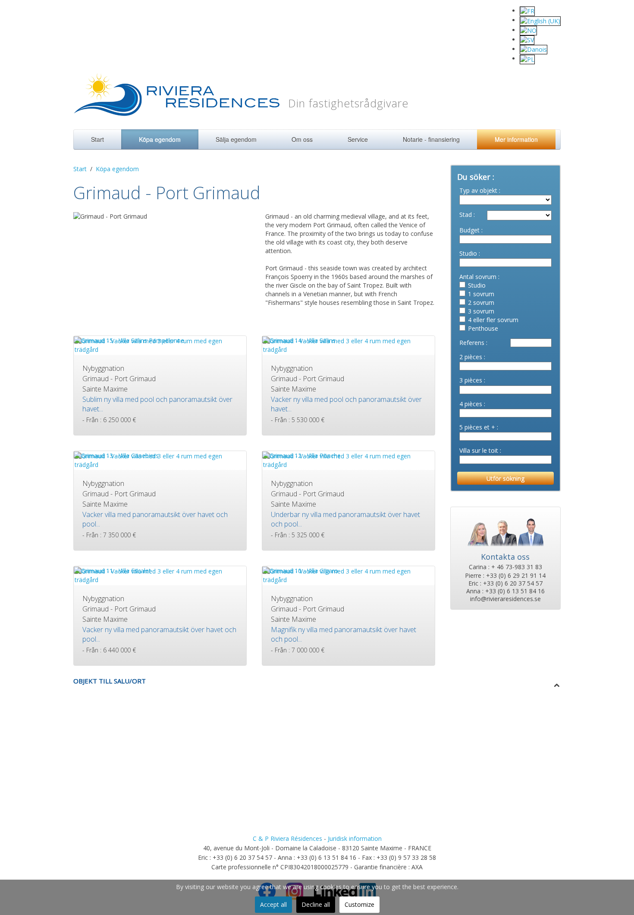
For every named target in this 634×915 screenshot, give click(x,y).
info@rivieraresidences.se (505, 599)
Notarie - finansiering (431, 139)
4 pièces (470, 404)
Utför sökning (505, 478)
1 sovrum (481, 294)
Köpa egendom (160, 139)
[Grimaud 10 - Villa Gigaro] (300, 570)
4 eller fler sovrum (493, 320)
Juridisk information (355, 838)
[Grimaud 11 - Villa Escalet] (112, 570)
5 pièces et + (477, 427)
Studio (468, 253)
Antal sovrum (477, 277)
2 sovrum (481, 302)
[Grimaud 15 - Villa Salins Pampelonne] (129, 340)
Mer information (516, 139)
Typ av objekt (478, 190)
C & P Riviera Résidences (287, 838)
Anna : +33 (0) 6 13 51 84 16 (505, 591)
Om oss (302, 139)
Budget (469, 230)
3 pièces (470, 380)
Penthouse (483, 328)
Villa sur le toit (478, 450)
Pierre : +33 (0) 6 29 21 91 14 (505, 576)
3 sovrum (481, 311)
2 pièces (470, 357)
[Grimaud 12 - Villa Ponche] (301, 455)
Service (358, 139)
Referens (471, 342)
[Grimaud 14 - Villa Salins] (299, 340)
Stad (465, 214)
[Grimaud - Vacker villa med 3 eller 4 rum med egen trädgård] (348, 344)
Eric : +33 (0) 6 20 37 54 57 (505, 583)
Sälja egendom (236, 139)
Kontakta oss (505, 557)
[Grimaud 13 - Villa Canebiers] (116, 455)
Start (97, 139)
